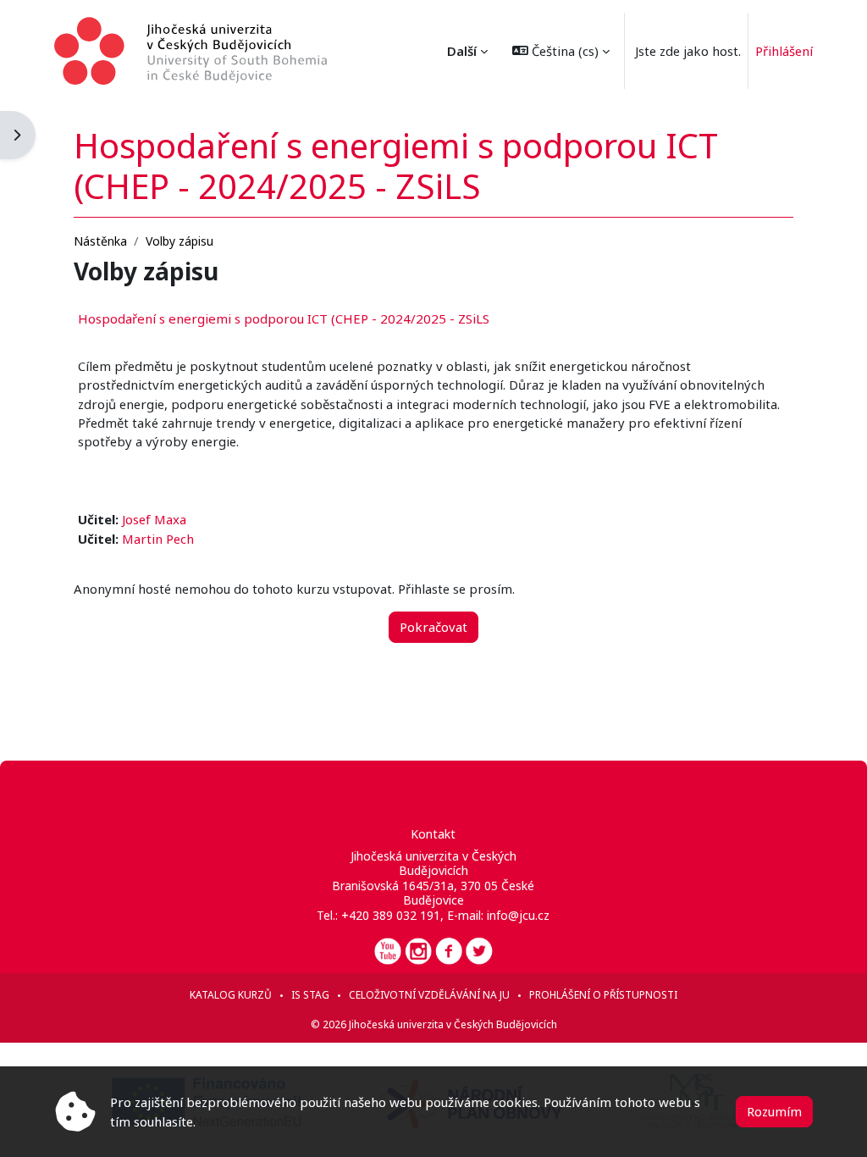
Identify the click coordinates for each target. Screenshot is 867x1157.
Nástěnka (100, 241)
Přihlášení (784, 50)
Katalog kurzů (231, 995)
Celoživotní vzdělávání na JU (429, 995)
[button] (561, 51)
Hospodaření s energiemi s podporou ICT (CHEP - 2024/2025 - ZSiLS (283, 318)
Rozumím (774, 1111)
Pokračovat (433, 626)
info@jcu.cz (518, 915)
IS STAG (310, 995)
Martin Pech (158, 538)
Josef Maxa (154, 519)
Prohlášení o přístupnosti (603, 995)
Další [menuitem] (462, 50)
